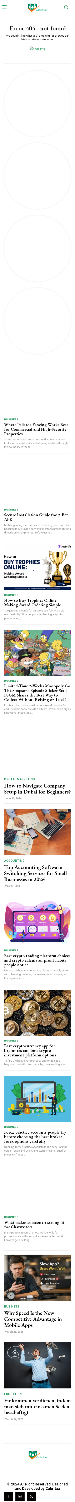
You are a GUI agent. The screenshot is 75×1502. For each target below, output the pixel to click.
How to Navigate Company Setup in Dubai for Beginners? (37, 788)
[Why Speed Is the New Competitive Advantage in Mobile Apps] (37, 1278)
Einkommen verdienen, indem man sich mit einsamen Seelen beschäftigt (37, 1406)
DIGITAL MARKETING (19, 779)
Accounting (14, 860)
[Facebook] (8, 1496)
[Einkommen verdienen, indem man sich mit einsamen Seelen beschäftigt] (37, 1365)
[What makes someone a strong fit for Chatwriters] (37, 1189)
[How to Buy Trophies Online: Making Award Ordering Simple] (37, 567)
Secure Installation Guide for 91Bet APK (36, 517)
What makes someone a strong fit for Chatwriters (34, 1225)
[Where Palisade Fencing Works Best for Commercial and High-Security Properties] (37, 391)
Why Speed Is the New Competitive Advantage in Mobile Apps (33, 1318)
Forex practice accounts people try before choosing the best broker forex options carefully (35, 1136)
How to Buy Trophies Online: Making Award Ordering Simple (32, 603)
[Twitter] (31, 1496)
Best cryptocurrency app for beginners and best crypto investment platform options (30, 1050)
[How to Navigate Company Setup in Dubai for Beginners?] (37, 750)
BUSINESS (11, 419)
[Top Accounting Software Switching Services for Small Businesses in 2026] (37, 832)
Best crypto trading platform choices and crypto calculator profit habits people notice (37, 960)
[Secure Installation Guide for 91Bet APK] (37, 482)
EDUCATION (13, 1394)
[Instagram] (20, 1496)
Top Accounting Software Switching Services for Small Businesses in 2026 (35, 873)
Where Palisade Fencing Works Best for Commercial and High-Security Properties (36, 429)
